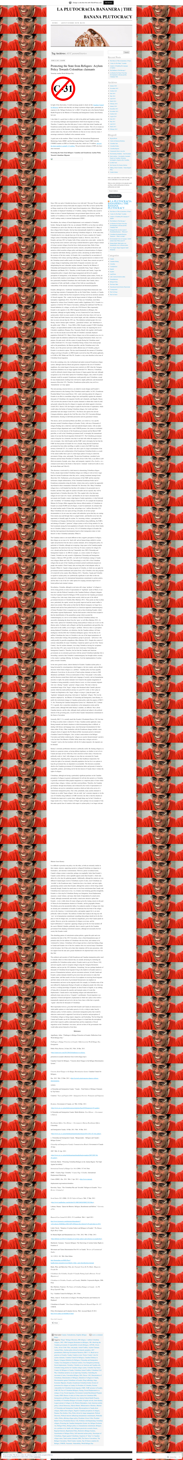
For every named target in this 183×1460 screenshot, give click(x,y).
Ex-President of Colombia (83, 1385)
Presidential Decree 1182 (70, 1421)
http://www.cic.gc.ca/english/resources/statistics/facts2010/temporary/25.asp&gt (75, 1108)
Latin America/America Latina (117, 276)
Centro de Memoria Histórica (117, 141)
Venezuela (69, 1443)
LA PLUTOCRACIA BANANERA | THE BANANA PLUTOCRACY (120, 204)
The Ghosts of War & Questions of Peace (120, 61)
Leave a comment (97, 1335)
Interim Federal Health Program (89, 1398)
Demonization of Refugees (70, 1378)
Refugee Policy (61, 1426)
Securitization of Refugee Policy (64, 1433)
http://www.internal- (86, 1179)
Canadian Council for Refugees (74, 1357)
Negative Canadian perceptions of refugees (86, 1411)
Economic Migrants (60, 1383)
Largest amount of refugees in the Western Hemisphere (70, 1403)
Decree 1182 (87, 1375)
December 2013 (114, 109)
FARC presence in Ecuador (94, 1388)
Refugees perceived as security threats (86, 1428)
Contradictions (71, 1335)
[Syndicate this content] (108, 201)
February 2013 (113, 129)
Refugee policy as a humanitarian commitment (81, 1426)
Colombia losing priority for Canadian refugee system (70, 1368)
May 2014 (112, 96)
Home (55, 23)
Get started (108, 2)
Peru (70, 1413)
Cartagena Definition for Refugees (69, 1360)
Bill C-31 (87, 1352)
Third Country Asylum (74, 1441)
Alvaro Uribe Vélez (64, 1347)
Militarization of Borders (88, 1405)
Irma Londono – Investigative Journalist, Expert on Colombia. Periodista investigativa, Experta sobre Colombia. (120, 158)
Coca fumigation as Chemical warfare (71, 1363)
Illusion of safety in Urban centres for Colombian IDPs (80, 1395)
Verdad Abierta (114, 172)
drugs (95, 1380)
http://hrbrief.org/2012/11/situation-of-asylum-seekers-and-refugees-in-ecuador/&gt (77, 1239)
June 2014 (112, 93)
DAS (80, 1375)
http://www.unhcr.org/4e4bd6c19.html (62, 1313)
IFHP (61, 1395)
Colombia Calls (114, 143)
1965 (61, 1342)
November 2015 (114, 88)
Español (112, 271)
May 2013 (112, 121)
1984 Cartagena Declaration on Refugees (76, 1342)
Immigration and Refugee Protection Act (66, 1398)
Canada (64, 1335)
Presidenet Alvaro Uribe (85, 1418)
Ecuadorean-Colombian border (82, 1383)
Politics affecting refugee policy (68, 1418)
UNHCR (62, 1443)
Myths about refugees (66, 1411)
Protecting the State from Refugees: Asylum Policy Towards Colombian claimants (77, 67)
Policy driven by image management (83, 1413)
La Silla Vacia (113, 162)
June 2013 (112, 119)
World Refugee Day (87, 1443)
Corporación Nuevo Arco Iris (117, 151)
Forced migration (69, 1393)
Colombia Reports (114, 148)
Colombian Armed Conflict (82, 1370)
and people (74, 1347)
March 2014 (113, 101)
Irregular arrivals (88, 1400)
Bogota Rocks (113, 138)
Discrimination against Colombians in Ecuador (68, 1380)
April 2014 (113, 98)
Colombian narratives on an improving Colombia (72, 1373)
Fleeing (81, 1390)
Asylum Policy (58, 1350)
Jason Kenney (98, 1400)
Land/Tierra (113, 274)
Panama (56, 1413)
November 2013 (114, 111)
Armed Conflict (83, 1347)
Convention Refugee (72, 1375)
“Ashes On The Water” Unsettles (118, 63)
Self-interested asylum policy (83, 1433)
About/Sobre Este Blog (73, 23)
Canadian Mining (114, 261)
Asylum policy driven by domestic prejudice (77, 1350)
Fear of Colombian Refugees (69, 1390)
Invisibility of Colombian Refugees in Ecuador (68, 1400)
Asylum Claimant (94, 1347)
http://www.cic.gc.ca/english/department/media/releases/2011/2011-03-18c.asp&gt (76, 1134)
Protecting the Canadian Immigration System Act (75, 1423)
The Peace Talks (114, 284)
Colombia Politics (114, 146)
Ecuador (69, 1383)
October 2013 (113, 114)
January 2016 (113, 86)
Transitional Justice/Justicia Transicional (120, 287)
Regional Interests (59, 1431)
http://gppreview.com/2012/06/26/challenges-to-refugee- (68, 1053)
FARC (83, 1388)
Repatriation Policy (71, 1431)
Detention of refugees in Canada (88, 1378)
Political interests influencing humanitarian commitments (78, 1416)
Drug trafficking (88, 1380)
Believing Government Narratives (73, 1352)
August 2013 (113, 116)
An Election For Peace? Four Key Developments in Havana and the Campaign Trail (118, 74)
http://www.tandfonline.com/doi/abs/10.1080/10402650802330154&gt (73, 1202)
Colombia (70, 1365)
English (78, 1335)
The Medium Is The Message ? (118, 70)
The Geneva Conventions (89, 1438)
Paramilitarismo (114, 279)
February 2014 (113, 103)
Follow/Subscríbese (115, 196)
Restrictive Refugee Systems (86, 1431)
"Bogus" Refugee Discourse (69, 1340)
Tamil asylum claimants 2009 (72, 1438)
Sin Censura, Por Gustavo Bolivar (118, 165)
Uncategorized (113, 289)
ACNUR (91, 1345)
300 (90, 1342)
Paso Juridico (64, 1413)
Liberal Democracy (64, 1405)
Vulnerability (77, 1443)
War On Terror (113, 294)
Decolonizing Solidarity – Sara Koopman (120, 153)
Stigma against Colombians (70, 1436)
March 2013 (113, 126)
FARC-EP (57, 1390)
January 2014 (113, 106)
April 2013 (113, 124)
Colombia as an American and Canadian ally (87, 1365)
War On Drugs (113, 292)
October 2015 (113, 91)
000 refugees (82, 1340)
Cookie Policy (37, 1457)
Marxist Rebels (75, 1405)
